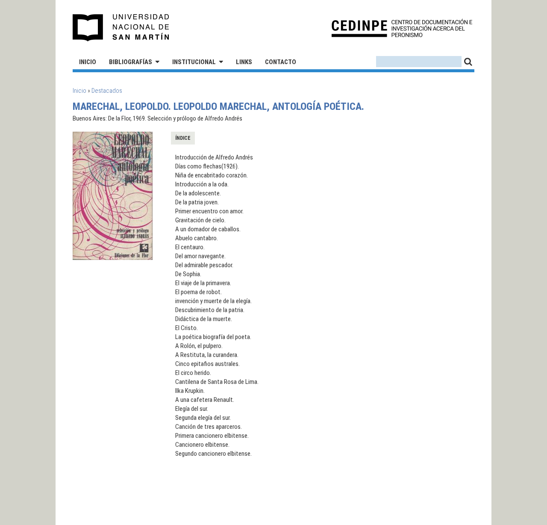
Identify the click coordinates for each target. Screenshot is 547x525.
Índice (183, 138)
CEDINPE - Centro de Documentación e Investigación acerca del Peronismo (402, 28)
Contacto (280, 62)
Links (244, 62)
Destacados (106, 90)
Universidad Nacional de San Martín (121, 27)
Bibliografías (130, 62)
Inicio (87, 62)
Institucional (194, 62)
